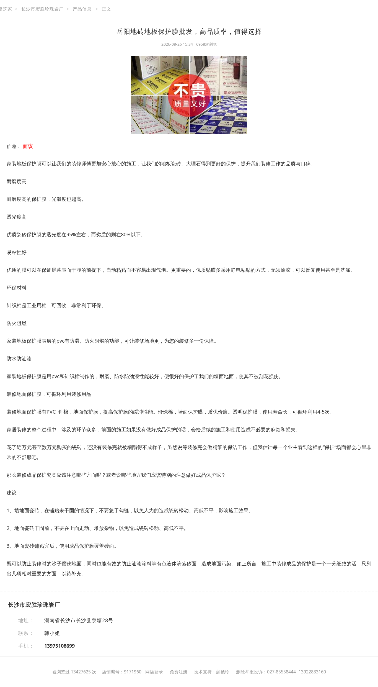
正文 (106, 9)
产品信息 (82, 9)
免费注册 (178, 672)
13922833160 (312, 672)
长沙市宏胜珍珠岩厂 (42, 9)
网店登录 (154, 672)
